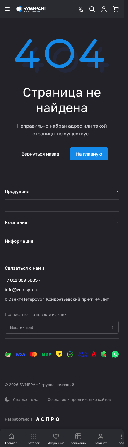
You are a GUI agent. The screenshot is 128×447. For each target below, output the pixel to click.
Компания (16, 222)
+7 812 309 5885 (21, 280)
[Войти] (104, 9)
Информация (19, 241)
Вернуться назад (40, 153)
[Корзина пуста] (116, 9)
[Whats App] (115, 354)
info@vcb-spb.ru (21, 289)
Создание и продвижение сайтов (79, 399)
